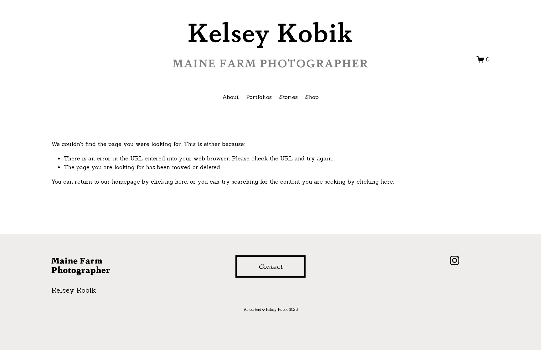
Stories (288, 97)
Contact (271, 267)
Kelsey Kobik (270, 31)
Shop (312, 97)
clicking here (169, 181)
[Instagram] (455, 260)
